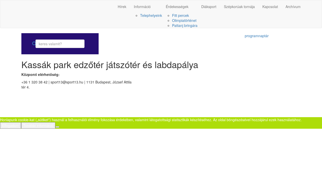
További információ (38, 125)
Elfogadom (10, 125)
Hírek (122, 6)
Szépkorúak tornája (239, 6)
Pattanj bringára (184, 25)
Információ (142, 6)
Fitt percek (180, 15)
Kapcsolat (270, 6)
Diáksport (208, 6)
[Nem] (57, 127)
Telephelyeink (151, 15)
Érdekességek (177, 6)
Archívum (293, 6)
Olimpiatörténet (184, 20)
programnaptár (257, 35)
